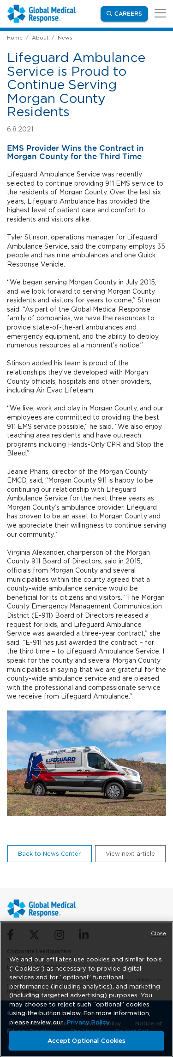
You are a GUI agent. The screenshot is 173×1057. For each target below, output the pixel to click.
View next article (130, 853)
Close (158, 933)
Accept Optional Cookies (87, 1040)
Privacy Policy (88, 1022)
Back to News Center (49, 853)
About (40, 37)
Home (15, 37)
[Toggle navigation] (158, 13)
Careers (131, 13)
